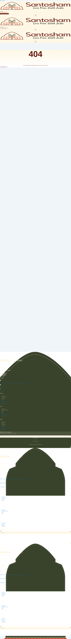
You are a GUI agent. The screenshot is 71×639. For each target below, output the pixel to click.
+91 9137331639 (2, 390)
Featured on (3, 424)
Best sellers (3, 413)
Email (1, 626)
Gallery (3, 428)
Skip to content (2, 0)
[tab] (5, 360)
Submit (70, 435)
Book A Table (4, 426)
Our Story (3, 400)
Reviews (3, 399)
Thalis (2, 416)
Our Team (3, 402)
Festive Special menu (5, 409)
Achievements (4, 396)
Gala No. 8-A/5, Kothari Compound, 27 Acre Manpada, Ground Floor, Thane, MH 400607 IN (14, 382)
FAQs (2, 412)
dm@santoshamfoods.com (4, 386)
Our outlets (3, 425)
